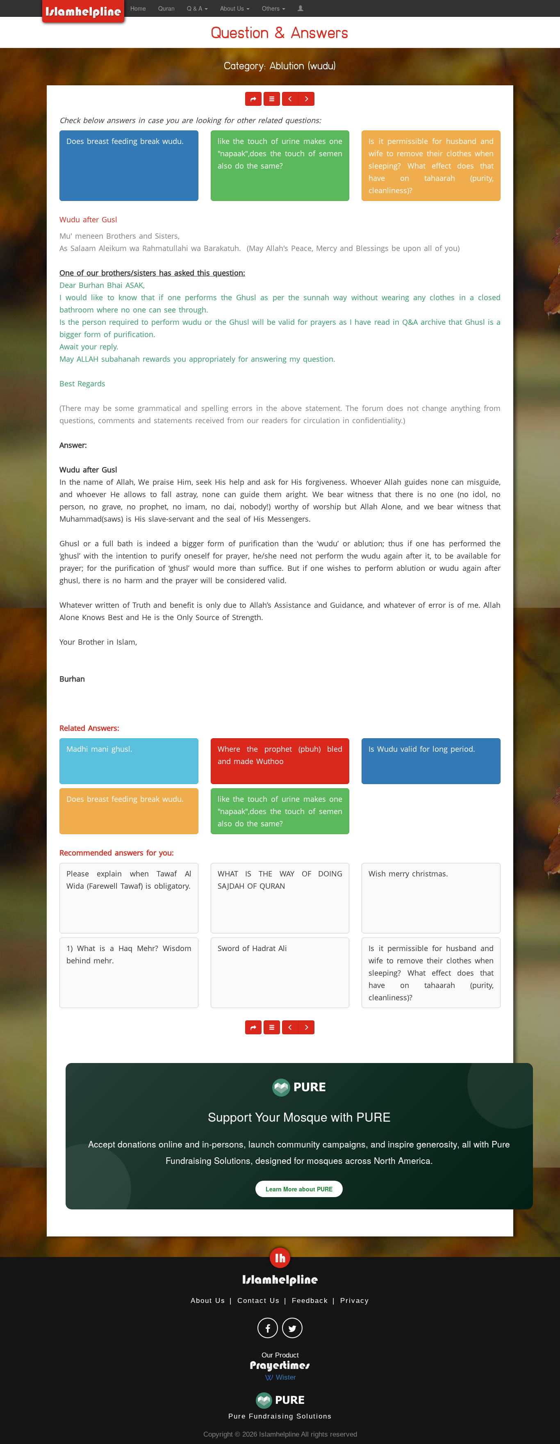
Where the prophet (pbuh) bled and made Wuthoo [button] (280, 755)
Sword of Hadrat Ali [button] (252, 948)
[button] (300, 8)
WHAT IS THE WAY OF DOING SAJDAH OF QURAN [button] (280, 880)
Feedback (310, 1301)
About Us (208, 1301)
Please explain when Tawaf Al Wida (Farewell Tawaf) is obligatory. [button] (128, 880)
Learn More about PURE (299, 1189)
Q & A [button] (195, 8)
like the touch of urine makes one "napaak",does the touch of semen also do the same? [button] (280, 153)
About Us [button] (233, 8)
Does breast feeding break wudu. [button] (125, 141)
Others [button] (271, 8)
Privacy (354, 1301)
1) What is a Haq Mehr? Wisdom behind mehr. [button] (128, 954)
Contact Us (258, 1301)
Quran (166, 8)
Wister (285, 1377)
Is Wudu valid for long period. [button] (422, 749)
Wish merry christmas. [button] (408, 873)
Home (138, 8)
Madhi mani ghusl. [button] (99, 749)
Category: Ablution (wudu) (280, 67)
